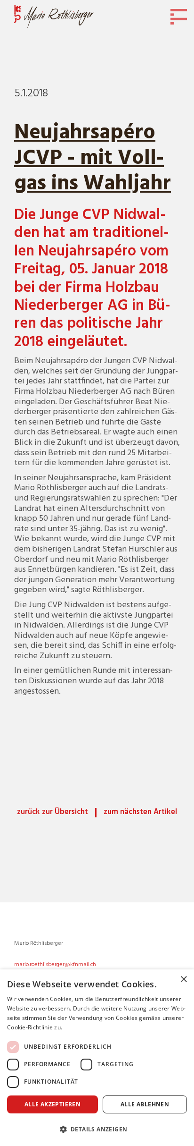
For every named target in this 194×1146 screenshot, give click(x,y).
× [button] (183, 979)
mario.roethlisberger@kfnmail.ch (55, 964)
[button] (97, 1129)
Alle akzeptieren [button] (52, 1104)
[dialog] (97, 1057)
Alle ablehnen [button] (145, 1104)
